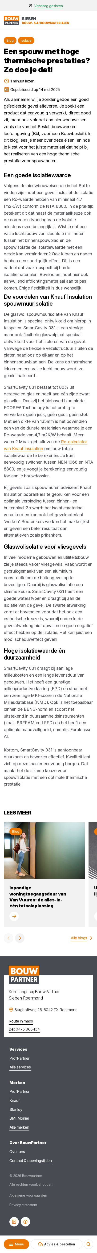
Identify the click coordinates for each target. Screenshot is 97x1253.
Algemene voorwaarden (28, 1195)
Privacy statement (23, 1205)
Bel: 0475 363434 (24, 1029)
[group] (44, 874)
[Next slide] (19, 938)
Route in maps (21, 1021)
